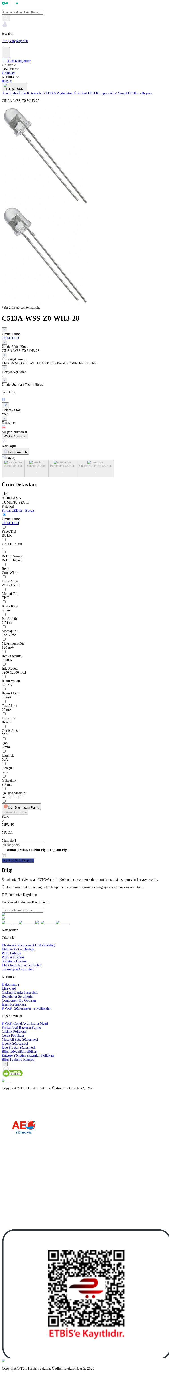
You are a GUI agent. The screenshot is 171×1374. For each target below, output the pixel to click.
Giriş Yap (8, 41)
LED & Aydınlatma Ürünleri (67, 93)
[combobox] (5, 1064)
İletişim (7, 81)
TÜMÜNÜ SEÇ (13, 502)
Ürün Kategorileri (32, 93)
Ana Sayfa (10, 93)
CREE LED (10, 523)
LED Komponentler (103, 93)
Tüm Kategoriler (19, 61)
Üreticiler (8, 73)
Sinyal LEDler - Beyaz (135, 93)
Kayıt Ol (22, 41)
